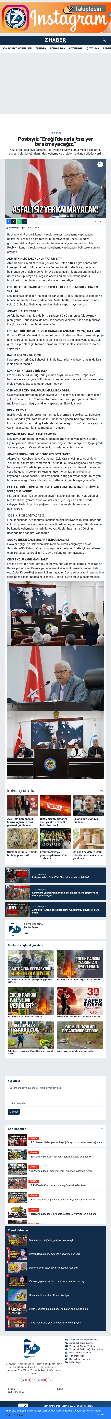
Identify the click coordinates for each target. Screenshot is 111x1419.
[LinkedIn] (39, 1380)
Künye (60, 1389)
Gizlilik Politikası (16, 1392)
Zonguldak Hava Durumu (81, 1343)
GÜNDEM (41, 48)
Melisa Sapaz (14, 228)
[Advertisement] (55, 91)
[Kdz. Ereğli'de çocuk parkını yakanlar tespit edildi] (80, 963)
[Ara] (104, 40)
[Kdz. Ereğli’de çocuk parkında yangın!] (31, 1000)
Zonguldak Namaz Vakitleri (82, 1346)
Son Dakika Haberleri (79, 1359)
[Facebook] (18, 1380)
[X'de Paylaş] (13, 221)
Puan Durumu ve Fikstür (80, 1352)
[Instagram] (34, 1380)
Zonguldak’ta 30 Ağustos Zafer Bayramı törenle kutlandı (63, 1213)
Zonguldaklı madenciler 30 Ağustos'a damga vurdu (60, 1170)
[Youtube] (44, 1380)
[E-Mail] (26, 933)
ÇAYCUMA (93, 48)
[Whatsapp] (50, 1380)
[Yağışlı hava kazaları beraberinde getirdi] (80, 1035)
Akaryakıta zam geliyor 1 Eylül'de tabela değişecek (60, 1156)
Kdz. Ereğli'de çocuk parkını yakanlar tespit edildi (79, 979)
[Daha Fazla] (24, 221)
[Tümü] (101, 1128)
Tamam (101, 1415)
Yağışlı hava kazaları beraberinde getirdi (75, 1051)
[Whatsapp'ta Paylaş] (19, 221)
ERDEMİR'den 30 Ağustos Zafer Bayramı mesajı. (78, 1016)
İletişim (11, 1389)
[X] (23, 1380)
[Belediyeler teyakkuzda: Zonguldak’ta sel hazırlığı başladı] (31, 1035)
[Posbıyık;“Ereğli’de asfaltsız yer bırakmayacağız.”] (55, 188)
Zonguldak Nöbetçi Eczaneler (83, 1339)
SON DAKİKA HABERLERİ (17, 48)
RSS (24, 1406)
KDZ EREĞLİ (76, 48)
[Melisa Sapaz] (15, 929)
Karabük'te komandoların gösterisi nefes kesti (57, 1185)
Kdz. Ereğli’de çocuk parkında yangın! (25, 1016)
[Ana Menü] (6, 40)
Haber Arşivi (75, 1362)
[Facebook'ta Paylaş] (9, 221)
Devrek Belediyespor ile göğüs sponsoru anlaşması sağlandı (65, 1142)
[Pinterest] (28, 1380)
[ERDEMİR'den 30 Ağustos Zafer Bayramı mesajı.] (80, 1000)
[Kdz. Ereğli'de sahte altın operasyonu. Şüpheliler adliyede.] (31, 963)
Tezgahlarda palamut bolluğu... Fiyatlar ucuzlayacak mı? (62, 1199)
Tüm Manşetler (76, 1356)
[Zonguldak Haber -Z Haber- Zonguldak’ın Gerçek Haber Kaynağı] (55, 40)
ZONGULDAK (57, 48)
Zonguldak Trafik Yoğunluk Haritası (86, 1349)
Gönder (14, 1111)
